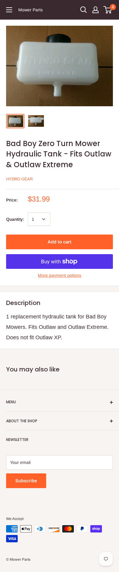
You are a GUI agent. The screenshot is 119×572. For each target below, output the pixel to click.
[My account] (95, 9)
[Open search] (83, 9)
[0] (108, 9)
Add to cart (59, 241)
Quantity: (15, 219)
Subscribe (26, 480)
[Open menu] (9, 9)
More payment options (59, 275)
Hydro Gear (19, 179)
